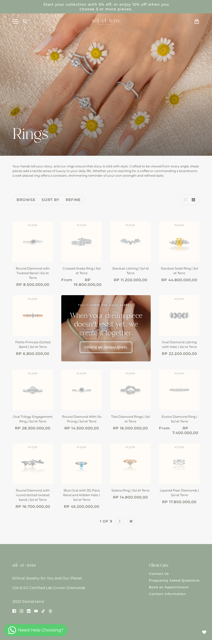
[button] (184, 200)
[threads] (50, 610)
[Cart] (197, 21)
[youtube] (36, 610)
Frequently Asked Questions (174, 580)
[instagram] (21, 610)
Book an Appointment (169, 587)
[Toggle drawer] (15, 21)
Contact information (167, 594)
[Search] (25, 21)
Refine (73, 199)
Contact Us (159, 574)
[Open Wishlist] (204, 632)
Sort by (50, 199)
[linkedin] (29, 610)
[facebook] (14, 610)
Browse (26, 199)
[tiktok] (43, 610)
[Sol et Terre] (106, 21)
